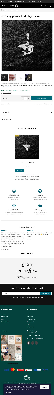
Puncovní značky (31, 1)
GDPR (2, 319)
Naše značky (9, 1)
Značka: (5, 104)
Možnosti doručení (7, 93)
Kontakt (39, 1)
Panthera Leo (28, 343)
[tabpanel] (27, 158)
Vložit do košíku (41, 98)
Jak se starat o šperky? (20, 1)
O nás (2, 1)
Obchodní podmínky (5, 321)
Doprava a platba (4, 316)
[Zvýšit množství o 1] (28, 98)
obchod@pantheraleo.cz (36, 338)
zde (28, 389)
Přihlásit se (45, 293)
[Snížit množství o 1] (22, 98)
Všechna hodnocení (27, 253)
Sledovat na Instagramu (12, 363)
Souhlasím (44, 387)
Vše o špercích (30, 327)
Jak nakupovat (4, 314)
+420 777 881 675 (34, 335)
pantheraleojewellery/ (32, 343)
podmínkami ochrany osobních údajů (34, 297)
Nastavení (9, 392)
